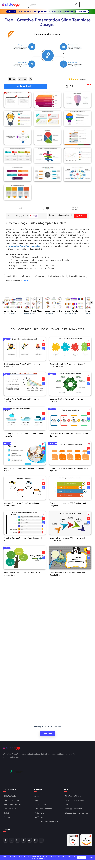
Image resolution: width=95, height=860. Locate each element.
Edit (80, 86)
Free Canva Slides (11, 809)
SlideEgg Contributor (73, 809)
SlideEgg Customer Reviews (76, 813)
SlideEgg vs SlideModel (74, 800)
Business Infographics (56, 276)
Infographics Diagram (77, 276)
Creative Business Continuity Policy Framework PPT (23, 539)
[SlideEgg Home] (47, 748)
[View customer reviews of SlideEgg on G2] (86, 840)
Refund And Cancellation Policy (47, 821)
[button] (43, 340)
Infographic (26, 276)
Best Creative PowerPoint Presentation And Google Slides (67, 574)
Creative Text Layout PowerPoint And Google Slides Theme (22, 504)
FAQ (36, 800)
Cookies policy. (41, 858)
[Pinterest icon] (30, 79)
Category (7, 817)
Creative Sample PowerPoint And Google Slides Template (69, 434)
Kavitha (75, 210)
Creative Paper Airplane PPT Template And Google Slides (67, 539)
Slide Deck (8, 813)
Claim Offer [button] (82, 11)
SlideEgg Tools (10, 796)
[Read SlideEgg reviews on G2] (73, 840)
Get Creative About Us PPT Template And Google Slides (24, 469)
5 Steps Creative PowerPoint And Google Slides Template (69, 469)
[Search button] (76, 5)
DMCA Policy (39, 813)
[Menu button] (91, 5)
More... (27, 280)
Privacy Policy (40, 804)
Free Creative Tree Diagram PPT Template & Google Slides (22, 574)
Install (81, 216)
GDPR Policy (39, 817)
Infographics (39, 276)
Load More (47, 734)
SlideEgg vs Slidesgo (73, 796)
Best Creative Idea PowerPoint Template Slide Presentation (22, 365)
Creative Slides (11, 276)
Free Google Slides (11, 800)
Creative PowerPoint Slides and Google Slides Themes (22, 400)
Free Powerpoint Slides (13, 804)
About (36, 796)
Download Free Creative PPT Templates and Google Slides (68, 504)
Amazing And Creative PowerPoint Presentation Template (23, 434)
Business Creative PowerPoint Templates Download (66, 400)
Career (68, 804)
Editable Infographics (14, 280)
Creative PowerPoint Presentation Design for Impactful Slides (68, 365)
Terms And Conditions (43, 809)
